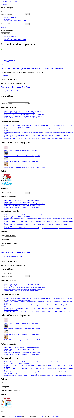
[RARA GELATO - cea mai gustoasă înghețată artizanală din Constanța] (6, 165)
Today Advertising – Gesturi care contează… (18, 127)
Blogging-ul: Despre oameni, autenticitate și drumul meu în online (23, 116)
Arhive (3, 235)
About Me (7, 19)
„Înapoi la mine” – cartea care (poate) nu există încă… (56, 138)
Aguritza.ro (4, 4)
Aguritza (6, 61)
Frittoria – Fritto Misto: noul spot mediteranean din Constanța (21, 118)
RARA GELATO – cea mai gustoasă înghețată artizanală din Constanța (24, 114)
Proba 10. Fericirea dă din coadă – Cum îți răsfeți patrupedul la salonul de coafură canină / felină (31, 135)
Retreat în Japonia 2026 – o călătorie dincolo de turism (19, 113)
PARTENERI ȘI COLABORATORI (15, 20)
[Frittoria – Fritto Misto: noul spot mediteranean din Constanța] (6, 160)
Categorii (3, 243)
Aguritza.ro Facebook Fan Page (15, 87)
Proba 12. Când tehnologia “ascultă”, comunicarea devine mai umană (24, 129)
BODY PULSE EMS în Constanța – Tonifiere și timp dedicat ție (22, 111)
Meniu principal (5, 33)
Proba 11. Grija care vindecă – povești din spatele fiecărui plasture (23, 132)
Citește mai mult (5, 75)
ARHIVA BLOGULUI (7, 83)
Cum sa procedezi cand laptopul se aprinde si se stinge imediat (22, 156)
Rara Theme (40, 416)
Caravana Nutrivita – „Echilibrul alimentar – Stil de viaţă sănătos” (32, 68)
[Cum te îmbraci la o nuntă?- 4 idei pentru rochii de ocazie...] (6, 148)
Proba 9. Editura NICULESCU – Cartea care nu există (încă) (21, 138)
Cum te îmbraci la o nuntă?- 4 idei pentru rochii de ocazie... (21, 150)
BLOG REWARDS (10, 17)
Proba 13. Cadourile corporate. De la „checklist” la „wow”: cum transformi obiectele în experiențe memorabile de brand (38, 125)
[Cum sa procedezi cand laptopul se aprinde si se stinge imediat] (6, 154)
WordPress (56, 416)
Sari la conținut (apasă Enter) (9, 1)
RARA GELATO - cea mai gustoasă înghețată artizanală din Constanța (24, 167)
